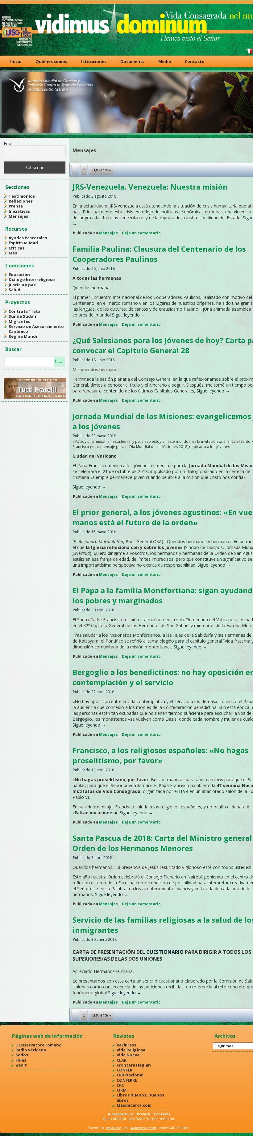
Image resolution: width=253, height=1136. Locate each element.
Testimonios (22, 196)
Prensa (16, 206)
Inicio (16, 61)
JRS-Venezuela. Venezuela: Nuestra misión (150, 187)
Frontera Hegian (134, 1065)
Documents (132, 61)
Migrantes (19, 321)
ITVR (184, 791)
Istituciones (93, 61)
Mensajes (18, 216)
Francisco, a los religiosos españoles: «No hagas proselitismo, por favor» (160, 755)
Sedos (21, 1055)
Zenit (21, 1065)
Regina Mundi (23, 336)
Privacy (143, 1114)
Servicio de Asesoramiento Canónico (36, 329)
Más (13, 253)
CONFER (124, 1070)
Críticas (16, 248)
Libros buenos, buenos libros (140, 1097)
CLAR (121, 1060)
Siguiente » (101, 170)
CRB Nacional (130, 1075)
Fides (20, 1060)
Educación (19, 274)
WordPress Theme (144, 1128)
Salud (14, 289)
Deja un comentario (141, 233)
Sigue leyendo (128, 315)
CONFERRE (127, 1080)
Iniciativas (19, 211)
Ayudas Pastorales (28, 238)
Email (9, 143)
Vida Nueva (128, 1055)
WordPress (113, 1128)
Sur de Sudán (22, 316)
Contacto (195, 61)
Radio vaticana (30, 1050)
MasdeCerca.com (134, 1105)
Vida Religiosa (131, 1050)
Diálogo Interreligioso (32, 279)
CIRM (121, 1090)
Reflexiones (21, 201)
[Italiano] (249, 53)
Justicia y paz (22, 284)
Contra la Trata (24, 311)
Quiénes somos (51, 61)
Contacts (162, 1114)
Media (164, 61)
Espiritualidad (23, 242)
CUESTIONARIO (165, 952)
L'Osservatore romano (38, 1045)
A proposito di (120, 1114)
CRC (120, 1085)
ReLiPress (126, 1045)
